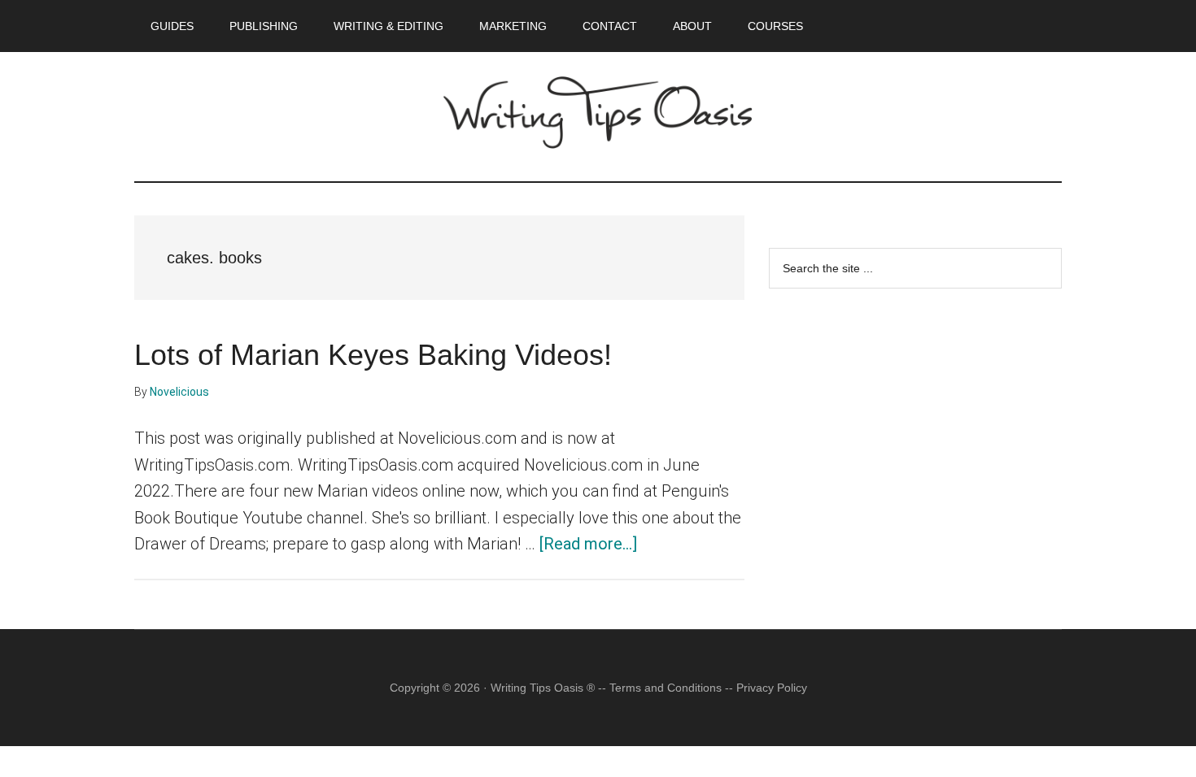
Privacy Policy (771, 687)
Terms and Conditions (665, 687)
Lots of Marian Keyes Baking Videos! (373, 354)
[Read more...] (588, 543)
